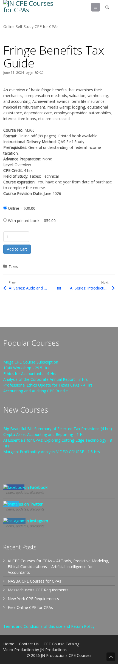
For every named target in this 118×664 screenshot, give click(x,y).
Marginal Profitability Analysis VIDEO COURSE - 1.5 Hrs (51, 451)
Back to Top (110, 656)
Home (8, 643)
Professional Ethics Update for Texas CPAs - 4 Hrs (47, 385)
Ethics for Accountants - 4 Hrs (29, 373)
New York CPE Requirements (33, 598)
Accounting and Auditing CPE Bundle (35, 390)
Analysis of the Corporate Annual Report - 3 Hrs (45, 379)
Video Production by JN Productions (35, 649)
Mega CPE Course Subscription (30, 362)
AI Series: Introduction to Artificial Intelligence (92, 288)
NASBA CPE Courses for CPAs (34, 581)
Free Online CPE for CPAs (30, 607)
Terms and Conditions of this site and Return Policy (48, 626)
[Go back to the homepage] (30, 12)
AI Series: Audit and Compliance (34, 288)
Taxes (13, 266)
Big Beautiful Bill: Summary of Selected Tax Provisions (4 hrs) (57, 428)
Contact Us (29, 643)
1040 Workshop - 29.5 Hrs (26, 367)
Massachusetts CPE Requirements (38, 589)
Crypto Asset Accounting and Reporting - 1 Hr (43, 434)
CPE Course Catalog (61, 643)
